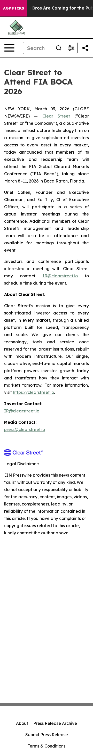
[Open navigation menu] (9, 48)
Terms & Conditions (46, 746)
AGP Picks (13, 8)
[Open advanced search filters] (71, 48)
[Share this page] (85, 48)
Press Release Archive (55, 723)
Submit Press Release (46, 734)
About (22, 723)
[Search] (58, 48)
